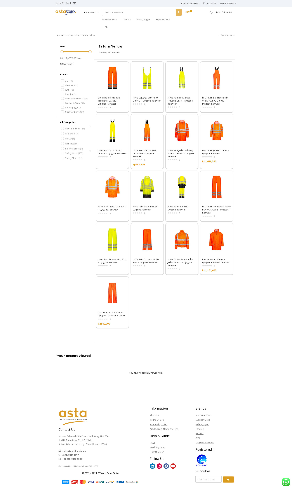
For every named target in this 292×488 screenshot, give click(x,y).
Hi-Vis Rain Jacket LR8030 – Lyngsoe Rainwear (146, 208)
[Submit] (228, 479)
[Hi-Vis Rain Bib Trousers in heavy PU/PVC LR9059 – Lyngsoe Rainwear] (216, 77)
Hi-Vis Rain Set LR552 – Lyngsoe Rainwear (178, 208)
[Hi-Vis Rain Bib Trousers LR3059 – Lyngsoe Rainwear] (112, 130)
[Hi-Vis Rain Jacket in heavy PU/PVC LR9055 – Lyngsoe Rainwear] (181, 130)
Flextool (71, 85)
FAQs (152, 442)
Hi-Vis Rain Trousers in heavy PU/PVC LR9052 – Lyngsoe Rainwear (216, 209)
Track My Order (157, 447)
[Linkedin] (152, 466)
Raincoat (71, 143)
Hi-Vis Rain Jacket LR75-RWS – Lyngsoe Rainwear (112, 208)
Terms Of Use (157, 419)
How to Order (156, 451)
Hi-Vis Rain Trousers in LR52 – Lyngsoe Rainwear (112, 261)
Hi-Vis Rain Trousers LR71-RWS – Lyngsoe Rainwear (146, 261)
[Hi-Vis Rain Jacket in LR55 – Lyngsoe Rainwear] (216, 130)
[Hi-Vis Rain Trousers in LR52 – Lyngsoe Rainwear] (112, 239)
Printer (70, 138)
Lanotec (127, 19)
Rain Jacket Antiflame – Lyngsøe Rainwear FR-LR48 (215, 261)
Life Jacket (71, 133)
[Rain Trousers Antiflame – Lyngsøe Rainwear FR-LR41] (112, 292)
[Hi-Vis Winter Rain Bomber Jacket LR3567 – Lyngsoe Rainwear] (181, 239)
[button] (190, 3)
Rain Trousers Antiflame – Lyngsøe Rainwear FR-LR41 (111, 314)
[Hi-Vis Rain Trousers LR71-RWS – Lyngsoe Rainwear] (147, 239)
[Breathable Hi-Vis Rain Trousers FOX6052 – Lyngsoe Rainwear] (112, 77)
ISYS (69, 89)
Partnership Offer (158, 424)
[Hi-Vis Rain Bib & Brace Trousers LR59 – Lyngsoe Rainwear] (181, 77)
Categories (90, 12)
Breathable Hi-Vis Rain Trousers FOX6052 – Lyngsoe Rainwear (109, 100)
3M (106, 27)
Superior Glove (163, 19)
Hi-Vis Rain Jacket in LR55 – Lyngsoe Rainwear (215, 152)
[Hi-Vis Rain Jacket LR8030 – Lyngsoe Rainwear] (147, 186)
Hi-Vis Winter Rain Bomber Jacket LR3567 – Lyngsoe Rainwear (180, 262)
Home (60, 35)
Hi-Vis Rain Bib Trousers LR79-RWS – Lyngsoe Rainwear (144, 153)
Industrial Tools (75, 128)
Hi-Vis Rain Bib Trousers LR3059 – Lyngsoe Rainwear (112, 152)
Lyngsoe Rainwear (76, 98)
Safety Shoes (73, 158)
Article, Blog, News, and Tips (164, 428)
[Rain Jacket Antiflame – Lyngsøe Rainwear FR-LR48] (216, 239)
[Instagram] (159, 466)
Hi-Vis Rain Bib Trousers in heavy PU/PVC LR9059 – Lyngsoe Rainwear (215, 100)
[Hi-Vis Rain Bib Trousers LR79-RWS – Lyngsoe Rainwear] (147, 130)
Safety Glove (74, 153)
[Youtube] (173, 466)
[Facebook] (166, 466)
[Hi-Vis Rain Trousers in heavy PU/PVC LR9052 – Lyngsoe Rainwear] (216, 186)
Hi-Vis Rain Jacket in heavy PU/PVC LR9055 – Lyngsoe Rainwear (180, 153)
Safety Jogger (143, 19)
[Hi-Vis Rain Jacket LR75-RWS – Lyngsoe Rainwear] (112, 186)
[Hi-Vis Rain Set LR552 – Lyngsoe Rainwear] (181, 186)
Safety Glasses (74, 148)
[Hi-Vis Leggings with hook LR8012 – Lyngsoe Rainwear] (147, 77)
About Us (154, 415)
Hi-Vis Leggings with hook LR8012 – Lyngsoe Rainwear (147, 99)
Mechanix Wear (109, 19)
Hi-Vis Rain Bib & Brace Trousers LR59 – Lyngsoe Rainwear (180, 100)
